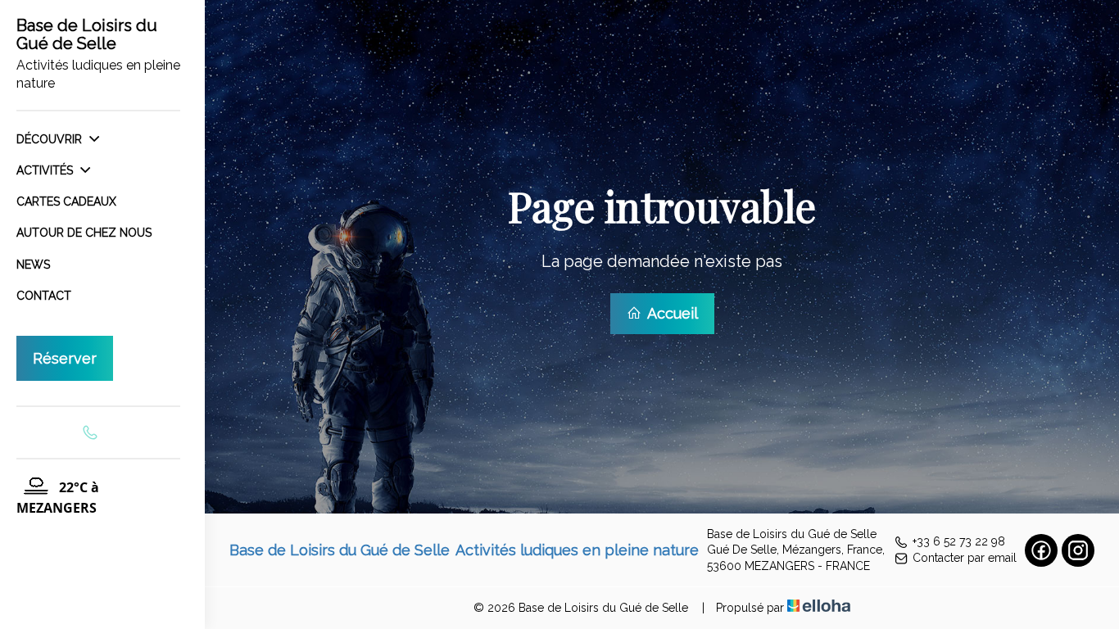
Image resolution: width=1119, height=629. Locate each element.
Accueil (671, 313)
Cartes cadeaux (66, 201)
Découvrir (50, 139)
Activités (46, 170)
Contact (43, 295)
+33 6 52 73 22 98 (959, 541)
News (33, 264)
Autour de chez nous (84, 232)
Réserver (65, 358)
